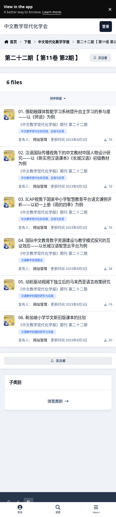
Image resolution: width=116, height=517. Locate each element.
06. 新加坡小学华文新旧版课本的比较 (52, 317)
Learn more (10, 9)
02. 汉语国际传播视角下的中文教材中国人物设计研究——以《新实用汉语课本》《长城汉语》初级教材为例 (64, 158)
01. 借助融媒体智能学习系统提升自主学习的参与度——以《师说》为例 (64, 114)
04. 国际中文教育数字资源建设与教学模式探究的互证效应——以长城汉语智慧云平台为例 (64, 243)
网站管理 (40, 139)
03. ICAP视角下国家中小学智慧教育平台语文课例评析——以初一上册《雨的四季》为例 (64, 202)
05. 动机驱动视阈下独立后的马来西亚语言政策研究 (64, 282)
